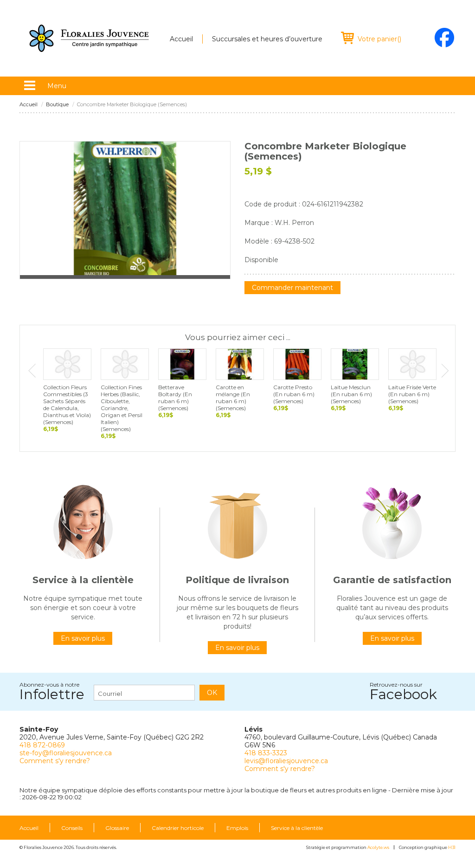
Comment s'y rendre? (54, 761)
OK (212, 692)
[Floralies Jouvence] (89, 38)
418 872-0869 (42, 745)
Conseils (72, 828)
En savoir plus (83, 638)
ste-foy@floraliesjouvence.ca (65, 753)
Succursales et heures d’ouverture (267, 39)
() (379, 39)
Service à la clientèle (297, 828)
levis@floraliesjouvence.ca (286, 761)
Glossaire (117, 828)
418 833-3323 (265, 753)
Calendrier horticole (178, 828)
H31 (452, 847)
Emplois (237, 828)
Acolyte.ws (378, 847)
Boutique (57, 105)
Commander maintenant (292, 287)
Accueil (181, 39)
